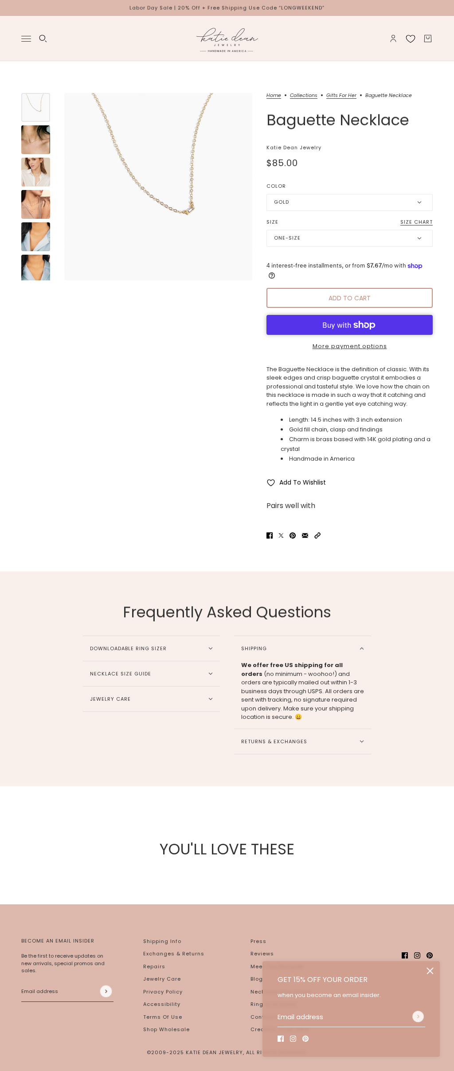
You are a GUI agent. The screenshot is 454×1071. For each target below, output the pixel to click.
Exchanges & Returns (173, 953)
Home (273, 96)
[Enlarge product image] (158, 187)
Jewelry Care (162, 978)
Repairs (154, 966)
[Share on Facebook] (269, 535)
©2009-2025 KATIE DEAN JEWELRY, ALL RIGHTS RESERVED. (227, 1052)
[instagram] (293, 1039)
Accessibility (161, 1004)
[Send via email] (305, 535)
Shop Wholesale (166, 1029)
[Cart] (428, 38)
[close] (430, 970)
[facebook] (280, 1039)
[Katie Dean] (227, 38)
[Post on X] (281, 535)
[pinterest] (305, 1039)
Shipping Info (162, 941)
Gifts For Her (341, 96)
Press (258, 941)
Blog (256, 978)
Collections (303, 96)
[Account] (393, 38)
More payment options (350, 346)
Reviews (262, 953)
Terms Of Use (162, 1017)
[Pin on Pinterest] (292, 535)
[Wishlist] (410, 38)
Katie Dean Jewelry (293, 147)
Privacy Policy (163, 991)
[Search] (43, 38)
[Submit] (418, 1016)
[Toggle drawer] (26, 38)
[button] (317, 535)
